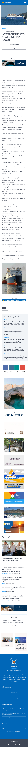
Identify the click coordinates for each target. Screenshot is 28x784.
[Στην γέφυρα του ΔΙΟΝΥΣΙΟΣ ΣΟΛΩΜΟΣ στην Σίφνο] (14, 548)
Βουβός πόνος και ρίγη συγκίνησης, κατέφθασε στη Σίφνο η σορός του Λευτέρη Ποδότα (13, 709)
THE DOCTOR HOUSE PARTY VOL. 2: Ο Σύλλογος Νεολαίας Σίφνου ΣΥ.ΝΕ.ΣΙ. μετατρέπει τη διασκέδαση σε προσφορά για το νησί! (15, 332)
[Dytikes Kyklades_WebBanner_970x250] (14, 63)
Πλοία (4, 28)
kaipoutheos (16, 44)
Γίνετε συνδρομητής (23, 366)
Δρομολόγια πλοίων (6, 573)
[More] (23, 52)
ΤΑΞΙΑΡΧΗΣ (5, 309)
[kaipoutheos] (10, 45)
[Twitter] (8, 52)
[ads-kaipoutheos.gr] (14, 300)
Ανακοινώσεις (7, 345)
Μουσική (6, 337)
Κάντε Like (5, 365)
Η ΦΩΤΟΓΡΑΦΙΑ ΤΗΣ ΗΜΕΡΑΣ (7, 644)
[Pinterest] (12, 52)
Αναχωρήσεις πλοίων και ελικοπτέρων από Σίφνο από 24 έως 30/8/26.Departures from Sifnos (12, 569)
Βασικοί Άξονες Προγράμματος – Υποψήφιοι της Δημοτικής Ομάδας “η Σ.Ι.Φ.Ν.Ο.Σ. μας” (21, 647)
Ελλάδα (4, 591)
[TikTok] (12, 744)
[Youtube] (19, 744)
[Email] (19, 52)
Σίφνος (6, 328)
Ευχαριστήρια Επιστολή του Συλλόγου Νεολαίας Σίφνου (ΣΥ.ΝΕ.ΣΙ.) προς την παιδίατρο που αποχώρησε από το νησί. (14, 349)
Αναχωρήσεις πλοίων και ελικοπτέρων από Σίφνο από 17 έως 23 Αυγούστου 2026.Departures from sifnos (12, 596)
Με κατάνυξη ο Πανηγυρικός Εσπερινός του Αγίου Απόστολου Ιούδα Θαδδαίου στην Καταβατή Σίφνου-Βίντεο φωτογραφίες (15, 323)
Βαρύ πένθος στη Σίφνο (7, 717)
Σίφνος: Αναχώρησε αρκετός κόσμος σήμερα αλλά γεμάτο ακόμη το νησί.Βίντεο (12, 579)
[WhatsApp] (15, 52)
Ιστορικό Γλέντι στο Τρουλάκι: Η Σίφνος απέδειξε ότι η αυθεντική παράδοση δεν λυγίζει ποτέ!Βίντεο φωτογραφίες (14, 341)
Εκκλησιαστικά (8, 319)
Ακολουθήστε (11, 365)
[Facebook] (5, 52)
